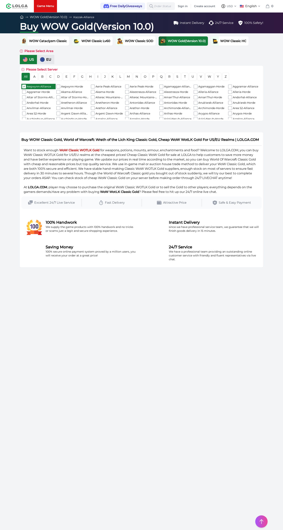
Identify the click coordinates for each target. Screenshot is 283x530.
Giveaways (126, 6)
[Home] (22, 17)
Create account (204, 6)
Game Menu (45, 6)
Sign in (183, 6)
